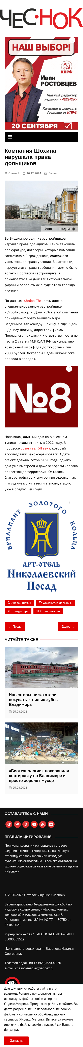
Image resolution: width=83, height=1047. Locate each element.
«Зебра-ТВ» (32, 301)
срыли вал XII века (35, 448)
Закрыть (16, 1040)
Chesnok (14, 173)
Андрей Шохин (21, 602)
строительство (50, 611)
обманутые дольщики (57, 602)
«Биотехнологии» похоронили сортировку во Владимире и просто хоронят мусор (39, 776)
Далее (66, 626)
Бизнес (53, 173)
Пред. (17, 626)
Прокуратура (19, 611)
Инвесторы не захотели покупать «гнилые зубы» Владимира (34, 700)
